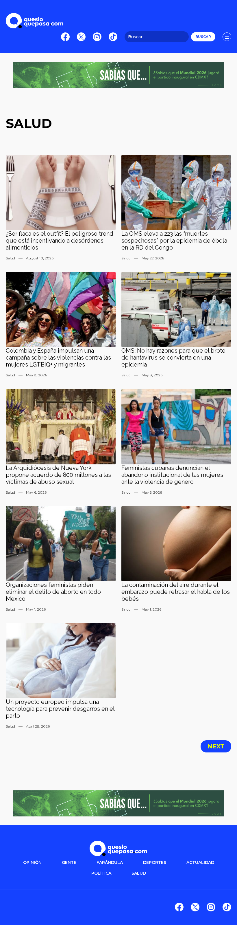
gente (69, 862)
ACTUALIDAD (200, 862)
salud (139, 873)
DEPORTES (154, 862)
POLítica (101, 873)
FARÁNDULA (110, 862)
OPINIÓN (32, 862)
